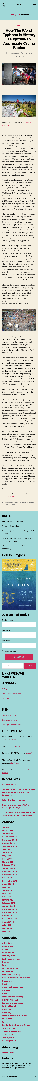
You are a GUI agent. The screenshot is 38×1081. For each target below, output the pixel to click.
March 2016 (7, 862)
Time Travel (7, 1034)
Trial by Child (8, 1038)
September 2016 (9, 846)
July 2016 (6, 849)
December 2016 (9, 837)
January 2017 (8, 834)
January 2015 (8, 906)
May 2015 (6, 893)
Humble (5, 993)
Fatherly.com (9, 496)
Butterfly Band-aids (9, 720)
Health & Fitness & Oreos (13, 987)
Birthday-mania (9, 956)
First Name (6, 630)
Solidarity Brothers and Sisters (16, 1025)
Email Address (8, 620)
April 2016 (7, 859)
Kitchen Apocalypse (11, 1000)
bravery (16, 502)
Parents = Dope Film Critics (14, 1016)
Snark (4, 1022)
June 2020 (7, 827)
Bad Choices (8, 952)
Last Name (6, 641)
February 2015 (8, 903)
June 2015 (7, 890)
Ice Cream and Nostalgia (13, 997)
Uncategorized (9, 1041)
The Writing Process (11, 1031)
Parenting (6, 1012)
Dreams (5, 962)
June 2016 (7, 852)
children (23, 502)
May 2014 (6, 931)
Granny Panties (9, 784)
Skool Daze (7, 1019)
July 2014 (6, 925)
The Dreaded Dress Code (11, 693)
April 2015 (7, 897)
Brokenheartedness (11, 959)
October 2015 (8, 878)
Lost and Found (9, 1006)
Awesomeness (8, 946)
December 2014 (9, 909)
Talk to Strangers (10, 1028)
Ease (4, 965)
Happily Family (10, 739)
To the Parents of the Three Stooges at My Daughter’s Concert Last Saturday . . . (18, 792)
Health (5, 984)
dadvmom (19, 4)
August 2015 (8, 884)
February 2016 (8, 865)
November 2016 (9, 840)
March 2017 (7, 830)
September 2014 (9, 919)
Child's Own (14, 763)
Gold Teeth (6, 698)
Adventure (7, 943)
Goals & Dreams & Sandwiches (16, 978)
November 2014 (9, 912)
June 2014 (7, 928)
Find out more (8, 1052)
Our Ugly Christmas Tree (11, 725)
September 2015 (9, 881)
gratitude (30, 502)
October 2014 (8, 915)
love (6, 505)
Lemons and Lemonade (12, 1003)
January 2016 (8, 868)
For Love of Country (11, 975)
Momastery (19, 746)
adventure (9, 502)
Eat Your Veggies (10, 968)
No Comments (20, 56)
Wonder (12, 505)
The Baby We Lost (9, 715)
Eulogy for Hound (9, 689)
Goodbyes (7, 981)
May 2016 (6, 856)
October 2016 (8, 843)
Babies (19, 25)
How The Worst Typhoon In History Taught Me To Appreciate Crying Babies (19, 39)
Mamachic (30, 753)
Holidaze (6, 990)
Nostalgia (6, 1009)
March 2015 (7, 900)
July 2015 (6, 887)
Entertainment (8, 971)
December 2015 (9, 871)
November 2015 (9, 875)
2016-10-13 (28, 53)
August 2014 (8, 922)
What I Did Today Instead (13, 800)
